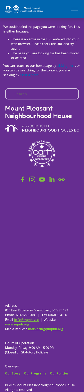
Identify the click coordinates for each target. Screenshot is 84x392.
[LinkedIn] (52, 179)
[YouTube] (42, 179)
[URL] (61, 179)
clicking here (66, 65)
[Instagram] (32, 179)
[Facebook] (22, 179)
